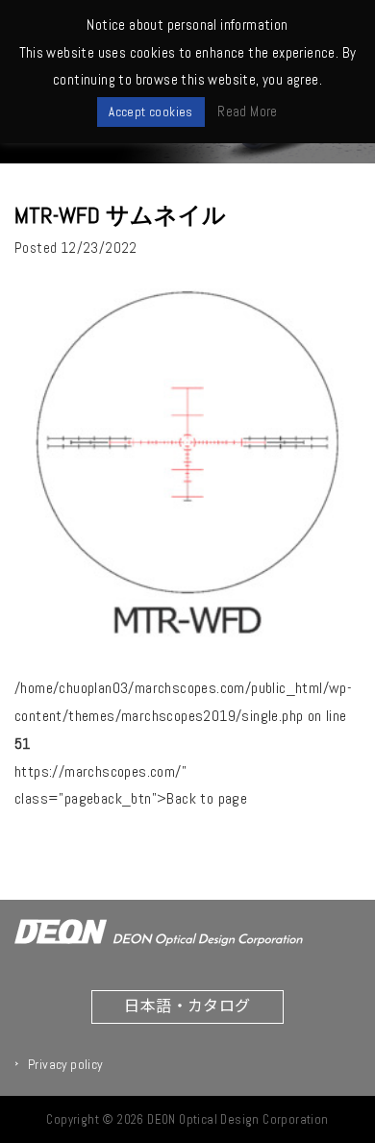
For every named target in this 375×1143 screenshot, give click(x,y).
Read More (247, 111)
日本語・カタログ (187, 1004)
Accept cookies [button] (151, 112)
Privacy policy (65, 1064)
